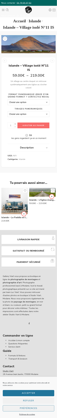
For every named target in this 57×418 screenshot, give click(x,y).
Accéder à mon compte (19, 340)
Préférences (28, 408)
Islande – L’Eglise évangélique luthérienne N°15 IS (42, 200)
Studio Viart (8, 371)
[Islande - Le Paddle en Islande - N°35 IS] (14, 201)
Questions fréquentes (18, 343)
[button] (23, 213)
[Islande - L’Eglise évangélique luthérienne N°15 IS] (5, 61)
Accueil (19, 21)
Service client (14, 346)
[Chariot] (54, 10)
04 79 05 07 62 (24, 3)
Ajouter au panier (33, 125)
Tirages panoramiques (28, 109)
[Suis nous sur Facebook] (29, 323)
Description (27, 147)
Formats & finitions (16, 355)
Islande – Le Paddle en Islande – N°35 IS (14, 217)
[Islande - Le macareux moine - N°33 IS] (52, 61)
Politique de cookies (27, 414)
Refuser (28, 400)
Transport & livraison (17, 358)
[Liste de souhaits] (5, 39)
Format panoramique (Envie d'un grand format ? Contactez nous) (28, 95)
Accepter (28, 393)
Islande (35, 21)
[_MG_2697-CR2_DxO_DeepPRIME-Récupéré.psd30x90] (28, 44)
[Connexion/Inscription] (50, 10)
